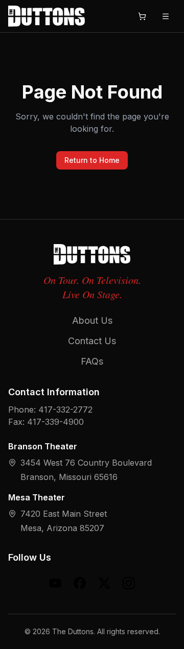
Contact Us (92, 340)
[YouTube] (55, 583)
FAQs (92, 361)
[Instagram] (129, 583)
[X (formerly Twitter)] (104, 583)
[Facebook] (80, 583)
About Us (92, 320)
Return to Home (92, 160)
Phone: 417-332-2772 (50, 409)
